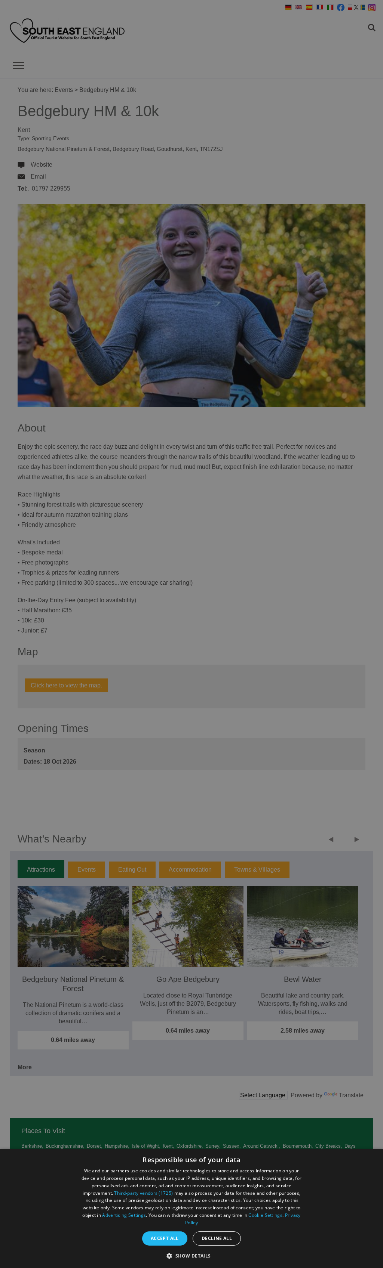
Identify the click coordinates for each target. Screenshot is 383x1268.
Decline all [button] (217, 1238)
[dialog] (191, 1208)
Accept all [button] (165, 1238)
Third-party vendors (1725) (143, 1193)
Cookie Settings (265, 1215)
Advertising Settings (124, 1215)
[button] (191, 1255)
